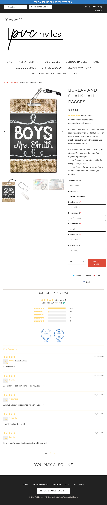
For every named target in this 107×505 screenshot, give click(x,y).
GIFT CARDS (79, 484)
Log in (87, 7)
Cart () (98, 7)
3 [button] (54, 453)
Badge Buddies (26, 68)
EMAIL (26, 484)
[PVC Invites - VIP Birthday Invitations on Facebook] (6, 20)
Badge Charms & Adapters (48, 74)
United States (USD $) (40, 7)
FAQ (74, 74)
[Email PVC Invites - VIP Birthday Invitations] (20, 20)
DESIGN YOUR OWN (79, 68)
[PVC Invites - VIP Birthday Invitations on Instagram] (15, 20)
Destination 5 (74, 245)
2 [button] (50, 453)
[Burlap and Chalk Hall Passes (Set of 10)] (33, 131)
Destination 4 (74, 235)
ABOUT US (56, 484)
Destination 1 (74, 202)
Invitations (26, 62)
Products (14, 82)
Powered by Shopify (70, 497)
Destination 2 (74, 213)
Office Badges (52, 68)
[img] (9, 357)
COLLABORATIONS (40, 484)
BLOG (67, 484)
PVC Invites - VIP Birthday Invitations (48, 497)
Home (8, 62)
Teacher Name (74, 180)
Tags (96, 62)
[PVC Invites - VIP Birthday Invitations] (53, 39)
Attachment (73, 191)
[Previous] (5, 132)
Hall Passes (52, 62)
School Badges (76, 62)
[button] (74, 115)
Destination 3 (74, 224)
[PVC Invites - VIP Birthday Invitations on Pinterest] (11, 20)
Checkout (97, 11)
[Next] (61, 132)
